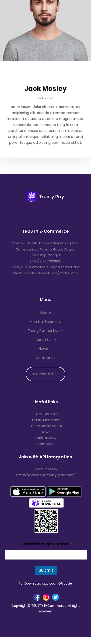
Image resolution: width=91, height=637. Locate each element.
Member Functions (46, 321)
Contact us (45, 357)
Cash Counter (46, 413)
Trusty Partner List (43, 330)
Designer (45, 97)
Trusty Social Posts (45, 425)
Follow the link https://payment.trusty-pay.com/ (45, 472)
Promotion (45, 443)
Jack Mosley (45, 88)
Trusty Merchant (46, 419)
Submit (46, 570)
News (43, 348)
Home (45, 312)
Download (43, 373)
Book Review (45, 437)
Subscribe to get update (46, 544)
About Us (43, 339)
